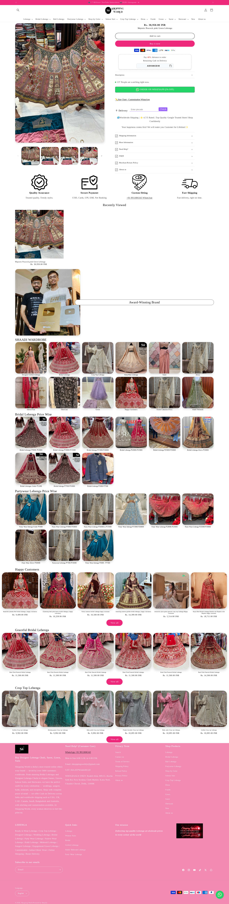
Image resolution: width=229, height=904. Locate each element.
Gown (98, 410)
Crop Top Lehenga (97, 375)
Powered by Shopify (40, 902)
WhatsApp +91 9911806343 (78, 752)
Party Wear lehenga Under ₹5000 (31, 527)
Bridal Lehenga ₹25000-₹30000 (164, 450)
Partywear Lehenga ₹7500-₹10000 (64, 563)
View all (114, 623)
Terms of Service (122, 762)
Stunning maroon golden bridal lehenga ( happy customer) (133, 611)
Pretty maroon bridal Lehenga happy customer (96, 611)
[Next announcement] (213, 2)
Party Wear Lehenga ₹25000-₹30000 (198, 527)
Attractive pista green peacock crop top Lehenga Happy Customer (171, 612)
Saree (164, 375)
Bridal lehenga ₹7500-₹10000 (64, 486)
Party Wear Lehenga (73, 854)
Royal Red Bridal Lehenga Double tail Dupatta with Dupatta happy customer (209, 612)
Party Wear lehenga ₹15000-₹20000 (131, 527)
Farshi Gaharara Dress (165, 410)
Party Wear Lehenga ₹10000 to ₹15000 (98, 527)
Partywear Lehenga (173, 766)
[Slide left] (18, 156)
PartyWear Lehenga (131, 375)
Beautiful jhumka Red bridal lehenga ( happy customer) (20, 611)
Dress (198, 375)
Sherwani (64, 410)
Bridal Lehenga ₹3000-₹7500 (97, 486)
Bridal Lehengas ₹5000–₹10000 (31, 450)
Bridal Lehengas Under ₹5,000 (31, 486)
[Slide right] (102, 156)
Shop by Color (171, 771)
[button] (18, 10)
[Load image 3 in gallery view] (69, 156)
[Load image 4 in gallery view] (89, 156)
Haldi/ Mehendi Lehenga (75, 850)
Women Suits (70, 836)
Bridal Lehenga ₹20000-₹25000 (131, 450)
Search (118, 752)
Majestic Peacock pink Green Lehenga (30, 262)
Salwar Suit (31, 410)
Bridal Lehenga (64, 375)
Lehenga (168, 752)
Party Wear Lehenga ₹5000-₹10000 (64, 527)
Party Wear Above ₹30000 (31, 563)
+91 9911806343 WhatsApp (139, 198)
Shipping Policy (122, 766)
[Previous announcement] (16, 2)
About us (119, 780)
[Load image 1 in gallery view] (31, 156)
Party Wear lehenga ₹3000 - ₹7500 (97, 563)
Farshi (168, 790)
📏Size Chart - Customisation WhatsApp (132, 99)
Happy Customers (131, 410)
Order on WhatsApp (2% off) (156, 89)
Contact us (119, 757)
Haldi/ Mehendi (197, 410)
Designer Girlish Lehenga (31, 375)
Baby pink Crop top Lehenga (95, 730)
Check (163, 109)
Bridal (67, 840)
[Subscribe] (60, 870)
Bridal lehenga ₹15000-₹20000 (98, 450)
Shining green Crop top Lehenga (58, 730)
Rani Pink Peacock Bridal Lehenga (20, 672)
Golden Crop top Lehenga (20, 730)
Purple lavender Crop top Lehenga (133, 730)
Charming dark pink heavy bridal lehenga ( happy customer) (58, 612)
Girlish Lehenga (71, 845)
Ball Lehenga (170, 762)
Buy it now (155, 44)
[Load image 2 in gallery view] (50, 156)
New (167, 808)
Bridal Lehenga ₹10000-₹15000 (64, 450)
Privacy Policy (121, 776)
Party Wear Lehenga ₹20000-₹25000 (164, 527)
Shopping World (27, 902)
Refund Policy (121, 771)
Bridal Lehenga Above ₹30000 (198, 450)
